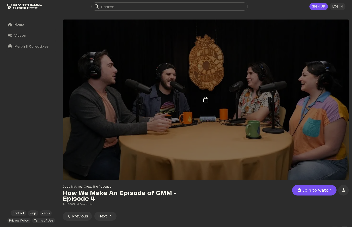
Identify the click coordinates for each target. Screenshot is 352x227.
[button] (337, 6)
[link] (24, 6)
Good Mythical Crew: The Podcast (87, 186)
